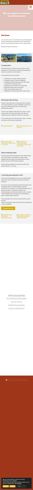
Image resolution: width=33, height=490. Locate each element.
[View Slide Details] (8, 58)
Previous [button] (3, 59)
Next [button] (30, 59)
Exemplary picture (8, 208)
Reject (12, 486)
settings (19, 483)
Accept (5, 486)
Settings (19, 486)
